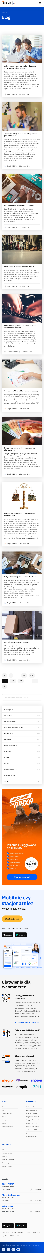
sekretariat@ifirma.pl (8, 1211)
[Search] (39, 697)
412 (13, 681)
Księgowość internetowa (33, 1120)
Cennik (4, 1110)
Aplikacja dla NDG (31, 1130)
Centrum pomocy (7, 1153)
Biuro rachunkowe (32, 1113)
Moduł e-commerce (32, 1126)
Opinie (4, 1117)
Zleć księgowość (12, 919)
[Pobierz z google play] (21, 934)
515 (35, 681)
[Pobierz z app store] (7, 934)
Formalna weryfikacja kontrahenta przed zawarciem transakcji (20, 327)
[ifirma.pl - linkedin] (13, 1249)
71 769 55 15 (37, 1189)
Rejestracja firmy (9, 775)
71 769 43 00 (37, 1211)
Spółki (6, 781)
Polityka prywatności (18, 1232)
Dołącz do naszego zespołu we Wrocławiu (20, 577)
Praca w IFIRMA (7, 1113)
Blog (3, 1149)
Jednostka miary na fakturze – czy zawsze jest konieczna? (20, 135)
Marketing (7, 751)
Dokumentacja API (7, 1166)
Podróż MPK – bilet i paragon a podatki (19, 266)
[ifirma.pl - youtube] (18, 1249)
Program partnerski (7, 1126)
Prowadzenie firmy (10, 769)
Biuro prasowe (6, 1120)
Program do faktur (31, 1123)
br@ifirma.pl (5, 1200)
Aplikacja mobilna (31, 1136)
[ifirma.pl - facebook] (3, 1249)
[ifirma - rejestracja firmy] (22, 1080)
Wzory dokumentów (8, 1159)
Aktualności (8, 715)
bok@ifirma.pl (6, 1189)
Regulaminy (5, 1232)
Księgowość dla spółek (33, 1117)
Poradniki (4, 1156)
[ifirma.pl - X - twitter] (8, 1249)
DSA (17, 1236)
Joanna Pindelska (13, 352)
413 (20, 681)
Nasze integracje (7, 1163)
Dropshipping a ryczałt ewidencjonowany (20, 205)
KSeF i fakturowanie (10, 745)
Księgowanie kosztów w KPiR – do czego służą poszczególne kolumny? (20, 67)
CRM (27, 1133)
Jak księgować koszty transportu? (17, 642)
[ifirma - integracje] (7, 1080)
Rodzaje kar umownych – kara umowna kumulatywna (19, 514)
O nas (3, 1107)
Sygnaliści (5, 1236)
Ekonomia (7, 739)
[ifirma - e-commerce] (22, 1086)
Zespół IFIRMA (12, 94)
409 (24, 675)
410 (31, 675)
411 (5, 681)
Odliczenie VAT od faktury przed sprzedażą (21, 391)
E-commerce (8, 733)
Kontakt (4, 1123)
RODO (12, 1236)
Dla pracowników (10, 721)
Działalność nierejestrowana (13, 727)
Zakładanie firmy (31, 1107)
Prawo (6, 763)
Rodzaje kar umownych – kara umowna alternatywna (19, 449)
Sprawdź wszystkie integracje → (28, 1022)
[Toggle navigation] (39, 3)
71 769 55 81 (37, 1200)
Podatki (6, 757)
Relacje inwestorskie (33, 1232)
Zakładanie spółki (31, 1110)
